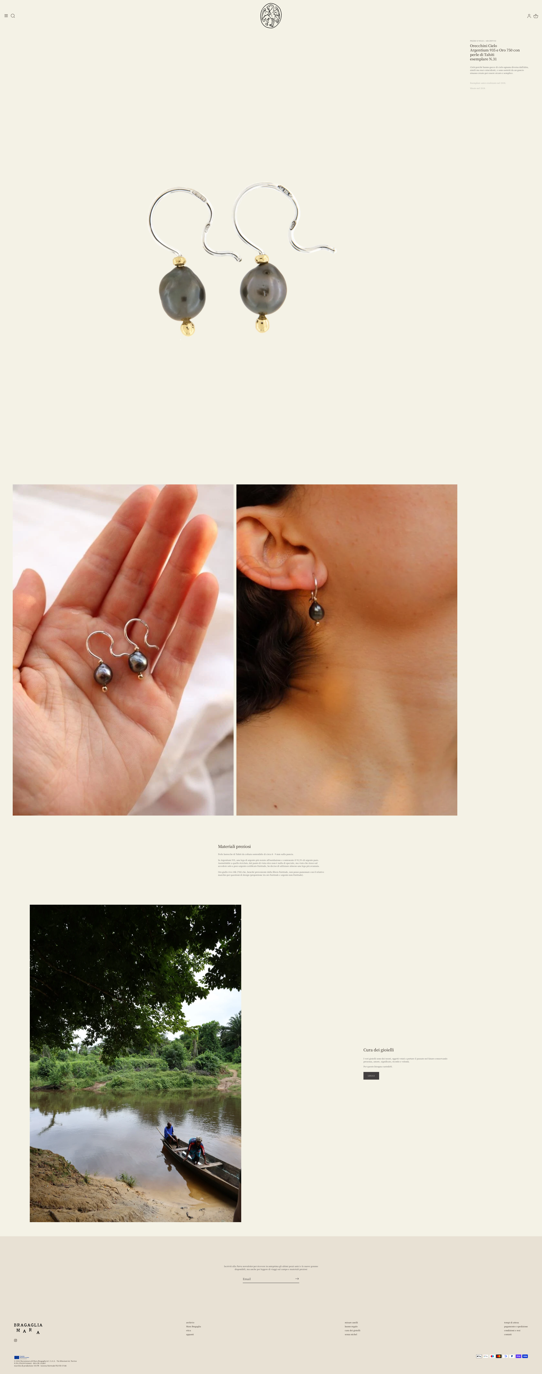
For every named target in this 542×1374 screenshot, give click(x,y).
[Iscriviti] (297, 1279)
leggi (371, 1075)
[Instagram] (15, 1340)
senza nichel (351, 1334)
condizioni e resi (512, 1330)
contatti (508, 1334)
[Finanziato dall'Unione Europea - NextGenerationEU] (21, 1357)
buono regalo (351, 1326)
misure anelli (351, 1322)
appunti (190, 1334)
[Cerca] (13, 16)
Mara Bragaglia (193, 1326)
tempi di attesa (511, 1322)
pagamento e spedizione (516, 1326)
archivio (190, 1322)
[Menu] (6, 16)
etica (188, 1330)
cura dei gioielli (352, 1330)
